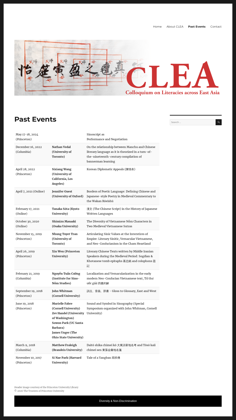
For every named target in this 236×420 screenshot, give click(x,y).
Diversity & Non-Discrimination (118, 400)
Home (157, 26)
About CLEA (175, 26)
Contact (216, 26)
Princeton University (52, 391)
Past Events (197, 26)
